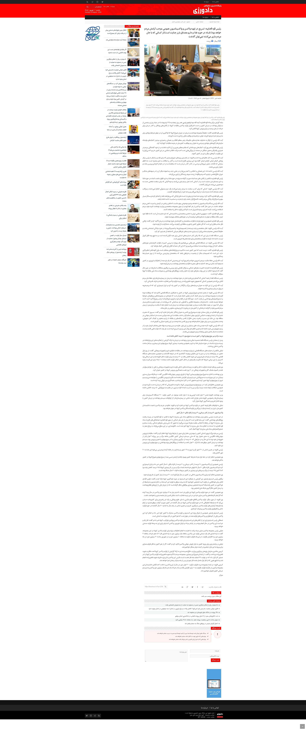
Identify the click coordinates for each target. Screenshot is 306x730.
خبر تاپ (183, 22)
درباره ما (206, 2)
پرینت (209, 41)
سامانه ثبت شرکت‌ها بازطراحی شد (116, 40)
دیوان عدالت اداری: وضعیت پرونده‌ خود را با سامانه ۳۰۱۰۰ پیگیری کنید (197, 620)
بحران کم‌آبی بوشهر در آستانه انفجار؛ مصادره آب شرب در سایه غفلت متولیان (116, 129)
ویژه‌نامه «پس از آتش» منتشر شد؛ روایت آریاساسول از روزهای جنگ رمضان (116, 252)
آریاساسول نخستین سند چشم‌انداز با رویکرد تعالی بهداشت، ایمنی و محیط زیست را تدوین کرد (116, 228)
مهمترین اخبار (176, 22)
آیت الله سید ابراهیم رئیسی (191, 122)
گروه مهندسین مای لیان (197, 715)
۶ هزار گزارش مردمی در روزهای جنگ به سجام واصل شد (202, 623)
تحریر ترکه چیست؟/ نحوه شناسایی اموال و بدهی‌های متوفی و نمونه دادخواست (115, 174)
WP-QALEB (202, 717)
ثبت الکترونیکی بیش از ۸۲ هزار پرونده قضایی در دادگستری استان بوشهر (197, 616)
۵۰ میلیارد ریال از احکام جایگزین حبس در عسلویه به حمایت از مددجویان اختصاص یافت (192, 605)
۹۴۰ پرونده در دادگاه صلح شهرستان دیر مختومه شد (203, 612)
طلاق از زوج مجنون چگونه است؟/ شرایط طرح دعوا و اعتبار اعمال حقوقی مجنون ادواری (116, 163)
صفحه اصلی (199, 22)
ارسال (216, 41)
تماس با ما (215, 2)
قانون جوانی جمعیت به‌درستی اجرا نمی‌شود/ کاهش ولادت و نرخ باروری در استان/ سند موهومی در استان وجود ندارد (184, 609)
